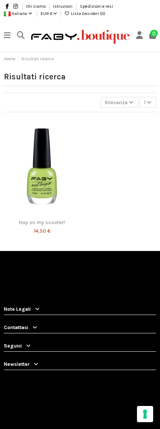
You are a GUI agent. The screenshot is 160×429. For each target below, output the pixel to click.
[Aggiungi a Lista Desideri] (37, 213)
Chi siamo (36, 6)
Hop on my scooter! (42, 222)
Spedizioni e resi (96, 6)
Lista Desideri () (87, 13)
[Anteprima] (46, 213)
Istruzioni (63, 6)
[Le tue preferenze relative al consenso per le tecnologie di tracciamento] (145, 414)
